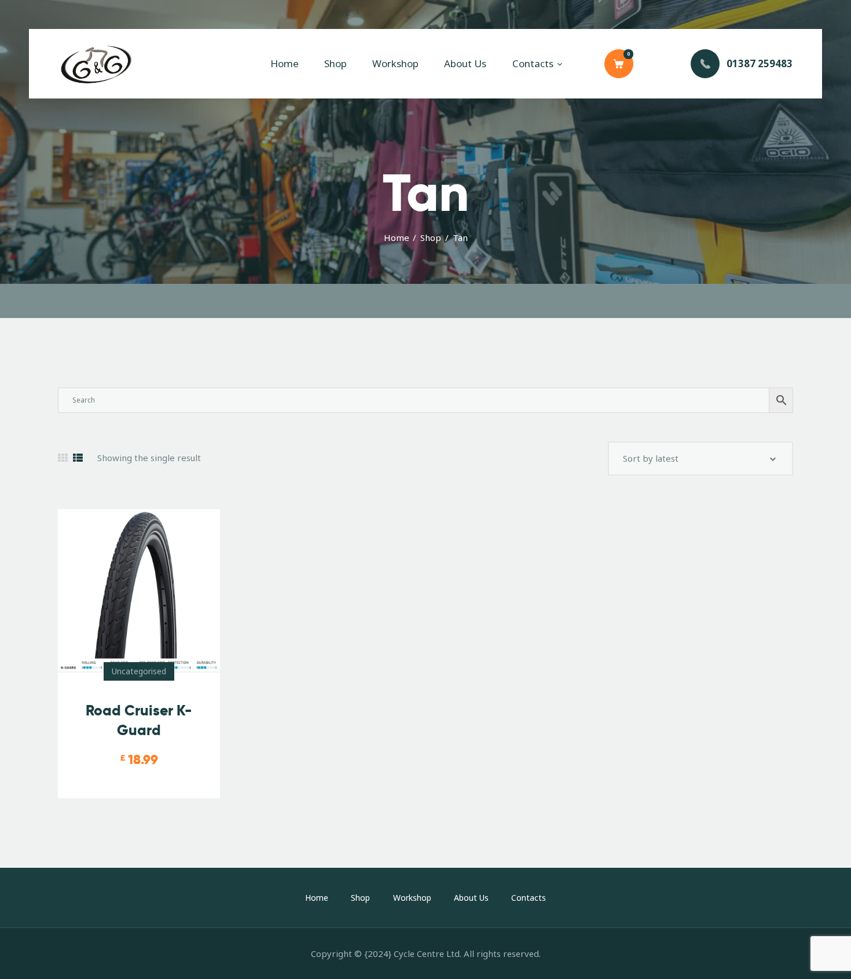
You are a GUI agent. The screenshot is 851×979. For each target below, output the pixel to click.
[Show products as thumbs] (63, 458)
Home (396, 237)
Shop (430, 237)
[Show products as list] (78, 458)
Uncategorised (139, 671)
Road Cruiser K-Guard (139, 720)
